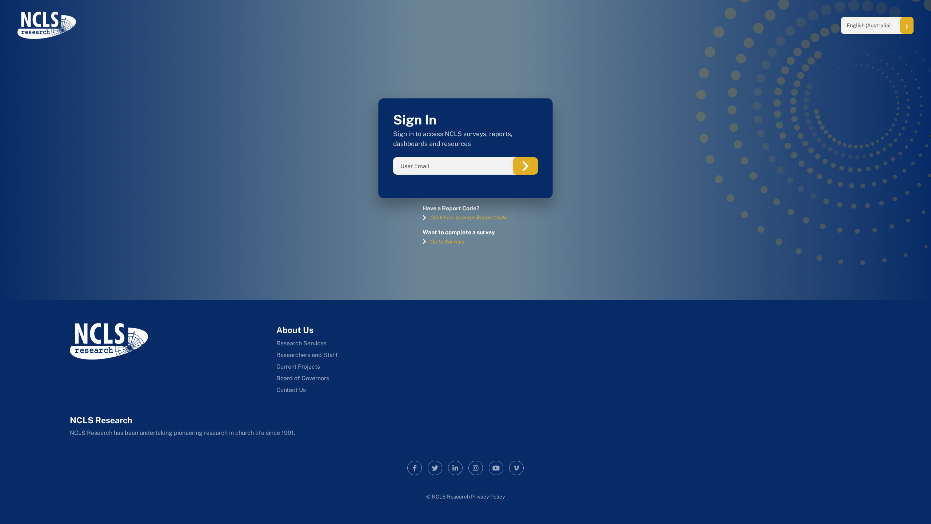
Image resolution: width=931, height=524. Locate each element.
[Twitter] (435, 468)
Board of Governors (302, 378)
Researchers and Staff (307, 355)
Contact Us (291, 389)
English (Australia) (869, 25)
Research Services (301, 343)
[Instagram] (475, 468)
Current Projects (298, 366)
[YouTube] (496, 468)
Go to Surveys (447, 241)
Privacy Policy (488, 496)
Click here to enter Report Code (468, 217)
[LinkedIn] (455, 468)
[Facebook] (414, 468)
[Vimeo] (516, 468)
